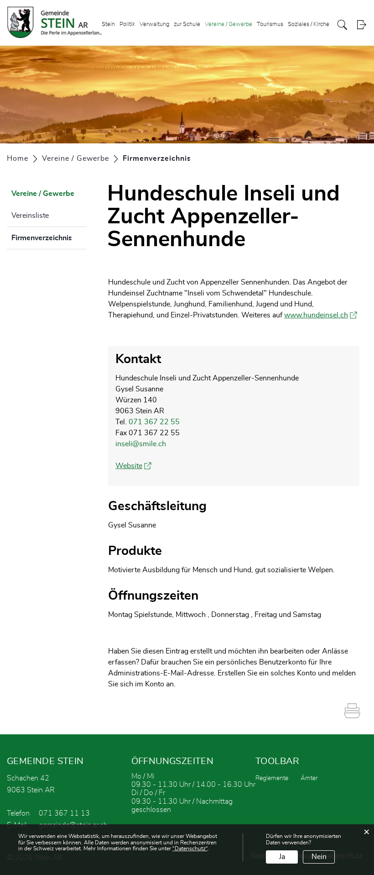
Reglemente (271, 778)
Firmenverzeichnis (49, 238)
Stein (108, 24)
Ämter (309, 778)
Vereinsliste (30, 215)
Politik (127, 24)
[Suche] (342, 24)
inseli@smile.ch (140, 444)
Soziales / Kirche (308, 24)
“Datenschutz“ (190, 848)
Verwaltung (154, 24)
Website (133, 465)
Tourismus (270, 24)
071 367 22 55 (154, 422)
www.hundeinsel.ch (320, 315)
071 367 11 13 (64, 813)
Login (361, 24)
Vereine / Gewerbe (228, 24)
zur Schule (187, 24)
